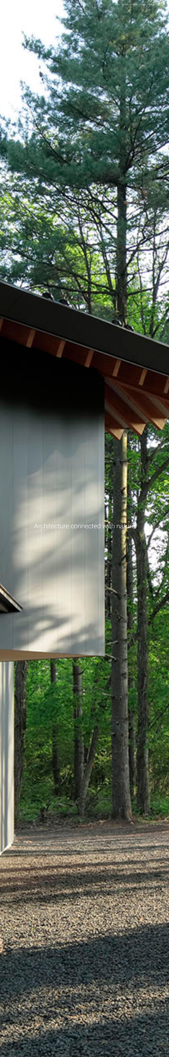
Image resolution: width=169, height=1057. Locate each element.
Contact (143, 4)
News (151, 4)
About (125, 4)
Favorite (133, 4)
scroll (84, 1049)
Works (117, 4)
